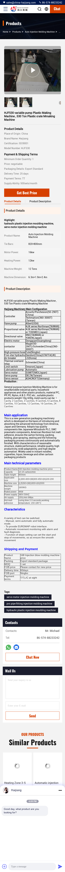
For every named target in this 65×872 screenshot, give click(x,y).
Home (5, 32)
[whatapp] (8, 647)
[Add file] (4, 866)
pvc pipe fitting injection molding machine (29, 603)
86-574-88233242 (52, 2)
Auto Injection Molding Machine (40, 32)
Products (16, 32)
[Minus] (60, 790)
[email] (16, 647)
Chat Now (32, 657)
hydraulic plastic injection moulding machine (31, 610)
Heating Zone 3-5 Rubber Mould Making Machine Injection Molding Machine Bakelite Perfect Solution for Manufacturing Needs (16, 785)
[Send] (60, 866)
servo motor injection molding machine (28, 597)
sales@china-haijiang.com (21, 2)
